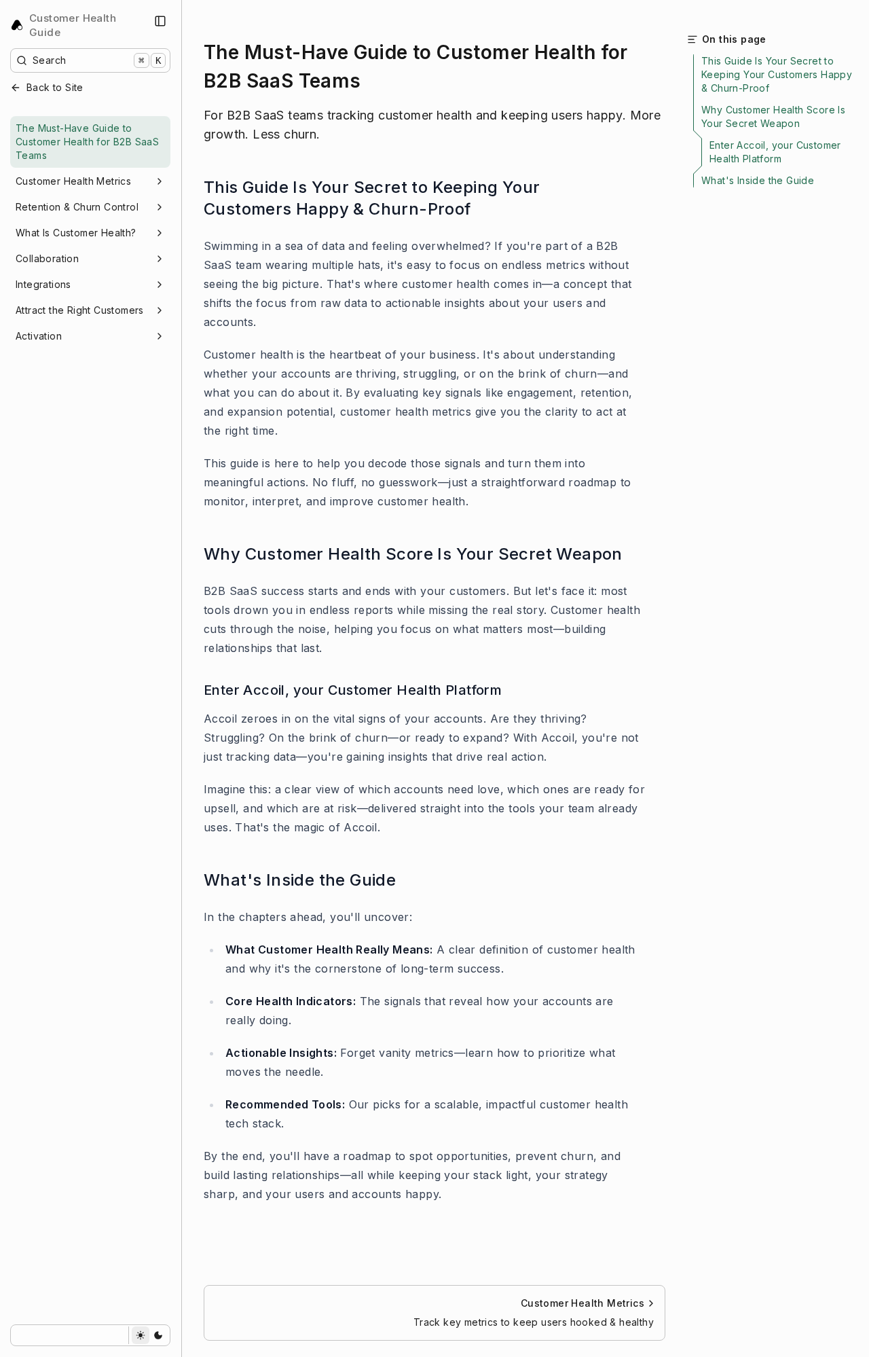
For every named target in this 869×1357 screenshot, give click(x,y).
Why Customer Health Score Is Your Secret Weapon (413, 554)
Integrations (43, 284)
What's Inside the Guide (300, 880)
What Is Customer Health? (76, 232)
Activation (39, 336)
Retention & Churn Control (77, 207)
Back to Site (55, 87)
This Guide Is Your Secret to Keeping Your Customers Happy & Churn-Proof (372, 198)
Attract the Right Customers (80, 310)
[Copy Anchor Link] (637, 198)
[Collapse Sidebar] (160, 21)
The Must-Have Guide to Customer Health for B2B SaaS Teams (87, 141)
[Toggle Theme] (149, 1335)
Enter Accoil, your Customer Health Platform (353, 690)
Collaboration (47, 258)
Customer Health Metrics (73, 181)
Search (97, 60)
